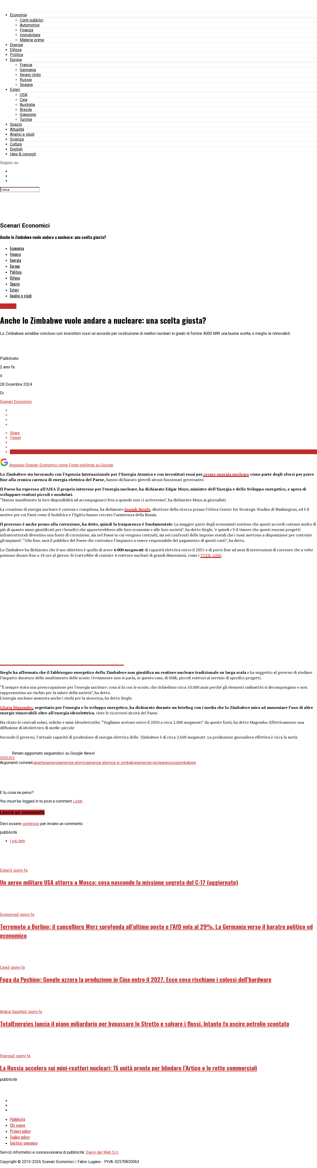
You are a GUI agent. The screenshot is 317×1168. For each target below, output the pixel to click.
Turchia (26, 119)
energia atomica (74, 762)
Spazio (16, 124)
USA (23, 94)
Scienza (17, 139)
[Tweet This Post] (163, 415)
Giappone (28, 114)
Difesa (16, 49)
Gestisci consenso (23, 1143)
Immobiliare (30, 35)
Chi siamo (17, 1125)
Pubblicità (17, 1119)
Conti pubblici (31, 20)
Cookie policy (19, 1137)
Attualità (17, 129)
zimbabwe (187, 762)
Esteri (15, 89)
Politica (16, 54)
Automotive (30, 25)
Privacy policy (20, 1131)
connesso (30, 823)
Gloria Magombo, (17, 707)
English (16, 149)
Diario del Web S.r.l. (102, 1152)
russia (172, 762)
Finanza (26, 30)
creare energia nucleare (226, 474)
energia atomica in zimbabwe (113, 762)
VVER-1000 (210, 555)
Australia (27, 104)
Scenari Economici (16, 401)
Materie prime (32, 40)
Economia (18, 15)
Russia (26, 79)
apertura (41, 762)
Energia (16, 44)
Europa (16, 59)
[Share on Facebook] (163, 410)
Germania (28, 69)
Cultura (16, 144)
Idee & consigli (23, 154)
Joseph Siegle (137, 509)
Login (77, 801)
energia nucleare (153, 762)
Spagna (26, 84)
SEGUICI (7, 758)
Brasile (26, 109)
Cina (23, 99)
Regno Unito (30, 74)
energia (54, 762)
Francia (26, 65)
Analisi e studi (22, 134)
